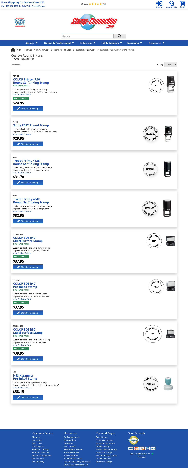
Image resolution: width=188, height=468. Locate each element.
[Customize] (28, 108)
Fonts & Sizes (70, 440)
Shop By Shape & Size (62, 50)
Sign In (159, 7)
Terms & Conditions (40, 452)
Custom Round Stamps (86, 50)
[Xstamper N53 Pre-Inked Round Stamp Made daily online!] (157, 372)
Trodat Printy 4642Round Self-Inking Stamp (31, 200)
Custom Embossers (104, 440)
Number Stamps (103, 446)
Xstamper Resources (73, 458)
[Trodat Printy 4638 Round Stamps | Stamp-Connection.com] (157, 157)
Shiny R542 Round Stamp (31, 125)
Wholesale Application (42, 455)
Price (169, 64)
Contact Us (171, 7)
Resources (155, 42)
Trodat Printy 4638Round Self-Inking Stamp (31, 162)
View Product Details (22, 94)
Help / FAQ (37, 443)
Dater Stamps (102, 437)
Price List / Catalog (40, 449)
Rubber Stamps (25, 50)
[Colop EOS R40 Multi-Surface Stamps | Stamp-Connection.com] (161, 234)
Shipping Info (38, 446)
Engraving (133, 42)
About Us (36, 437)
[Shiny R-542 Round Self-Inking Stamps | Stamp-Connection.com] (157, 122)
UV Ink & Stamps (103, 458)
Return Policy (38, 458)
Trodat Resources (71, 452)
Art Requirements (71, 437)
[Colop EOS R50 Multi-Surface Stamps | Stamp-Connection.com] (159, 326)
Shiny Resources (71, 455)
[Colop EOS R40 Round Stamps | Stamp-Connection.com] (162, 280)
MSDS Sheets (69, 446)
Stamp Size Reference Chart (76, 464)
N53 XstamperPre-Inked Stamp (25, 377)
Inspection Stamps (104, 461)
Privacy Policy (38, 461)
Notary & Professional (57, 42)
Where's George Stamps (106, 455)
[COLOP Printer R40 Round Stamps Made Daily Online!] (162, 76)
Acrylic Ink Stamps (104, 452)
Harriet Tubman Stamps (106, 449)
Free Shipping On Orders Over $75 (23, 4)
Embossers (86, 42)
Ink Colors (68, 443)
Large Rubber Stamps (105, 443)
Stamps (30, 42)
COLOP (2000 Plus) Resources (77, 461)
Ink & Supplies (110, 42)
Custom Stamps (42, 50)
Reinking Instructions (73, 449)
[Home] (13, 50)
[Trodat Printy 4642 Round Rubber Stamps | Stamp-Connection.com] (156, 196)
